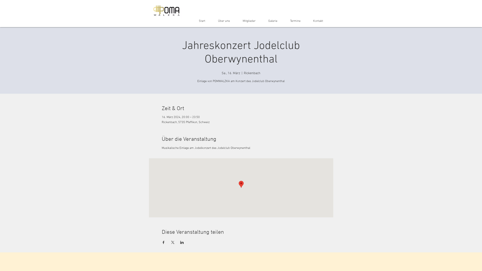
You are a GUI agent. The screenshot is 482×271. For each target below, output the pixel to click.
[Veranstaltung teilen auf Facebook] (163, 242)
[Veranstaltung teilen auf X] (173, 242)
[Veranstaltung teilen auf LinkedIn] (182, 242)
